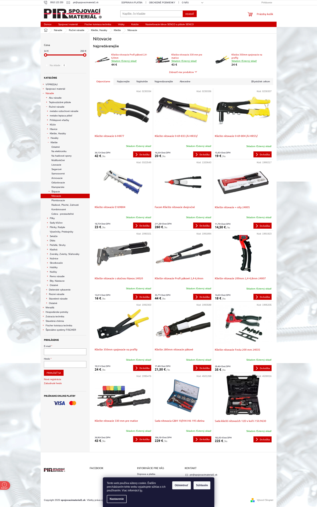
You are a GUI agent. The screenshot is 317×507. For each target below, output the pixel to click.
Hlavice (53, 129)
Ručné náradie (56, 106)
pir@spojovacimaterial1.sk (203, 474)
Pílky (52, 218)
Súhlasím (202, 485)
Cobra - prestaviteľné (62, 214)
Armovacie (57, 178)
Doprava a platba (131, 2)
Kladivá (53, 249)
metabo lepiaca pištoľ (61, 115)
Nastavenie (117, 499)
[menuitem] (48, 24)
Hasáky (54, 138)
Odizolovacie (58, 182)
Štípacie (55, 191)
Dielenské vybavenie (60, 289)
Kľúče (53, 124)
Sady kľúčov (56, 222)
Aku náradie (55, 97)
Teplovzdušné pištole (60, 102)
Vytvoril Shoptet (265, 500)
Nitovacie (56, 196)
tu (141, 490)
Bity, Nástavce (57, 280)
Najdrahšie (142, 81)
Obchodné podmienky (162, 2)
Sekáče (54, 236)
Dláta (52, 240)
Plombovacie (58, 200)
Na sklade (57, 65)
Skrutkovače (56, 262)
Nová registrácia (52, 379)
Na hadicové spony (61, 155)
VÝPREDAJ (52, 84)
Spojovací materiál (55, 88)
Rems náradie (57, 276)
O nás (185, 2)
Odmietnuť (181, 485)
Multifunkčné (58, 160)
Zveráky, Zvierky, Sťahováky (64, 254)
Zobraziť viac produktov (181, 71)
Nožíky (53, 271)
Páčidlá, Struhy (58, 245)
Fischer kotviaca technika (59, 325)
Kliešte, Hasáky (58, 133)
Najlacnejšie (123, 81)
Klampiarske (57, 187)
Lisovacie (56, 164)
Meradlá (50, 307)
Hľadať (189, 13)
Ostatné (55, 147)
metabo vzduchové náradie (64, 111)
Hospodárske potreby (57, 312)
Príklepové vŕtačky (59, 120)
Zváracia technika (55, 316)
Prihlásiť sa (54, 372)
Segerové (56, 169)
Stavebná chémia (55, 321)
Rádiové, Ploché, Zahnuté (65, 205)
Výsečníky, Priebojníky (61, 231)
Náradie (50, 93)
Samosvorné (58, 173)
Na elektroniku (59, 151)
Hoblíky (54, 267)
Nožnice (54, 258)
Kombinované (58, 209)
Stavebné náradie (58, 298)
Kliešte (54, 142)
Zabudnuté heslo (53, 383)
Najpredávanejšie (164, 81)
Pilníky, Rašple (57, 227)
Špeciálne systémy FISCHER (61, 329)
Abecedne (185, 81)
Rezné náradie (56, 294)
